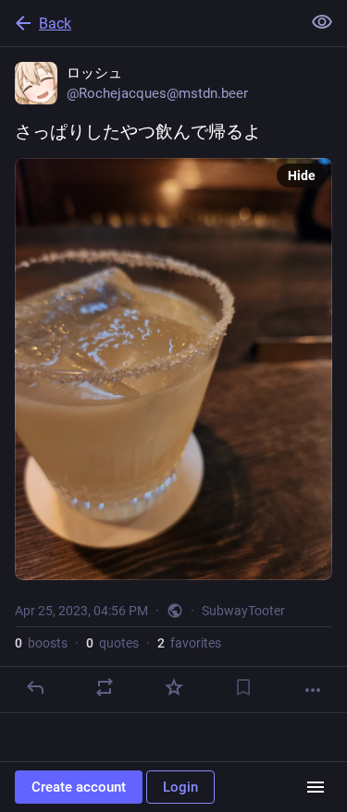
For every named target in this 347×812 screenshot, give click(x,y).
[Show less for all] (322, 22)
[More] (313, 690)
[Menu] (315, 787)
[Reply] (35, 687)
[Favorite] (174, 687)
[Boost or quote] (104, 687)
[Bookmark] (243, 687)
